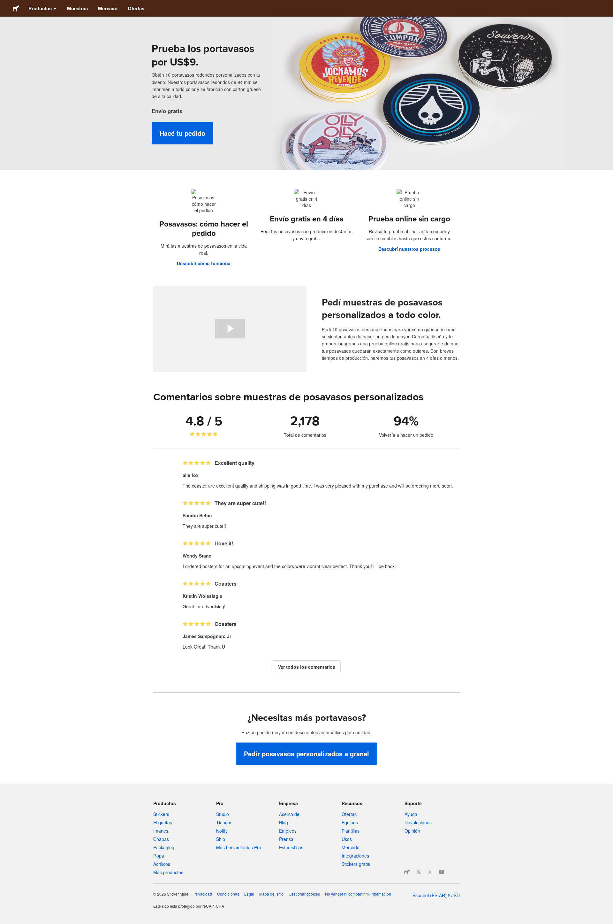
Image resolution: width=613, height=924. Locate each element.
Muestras (77, 8)
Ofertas (136, 8)
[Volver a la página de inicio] (16, 8)
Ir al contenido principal (4, 4)
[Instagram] (430, 872)
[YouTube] (441, 872)
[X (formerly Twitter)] (418, 872)
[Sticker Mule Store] (407, 872)
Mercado (107, 8)
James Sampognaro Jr (207, 636)
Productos (40, 8)
